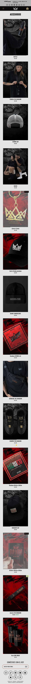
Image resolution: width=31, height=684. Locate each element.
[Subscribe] (26, 667)
